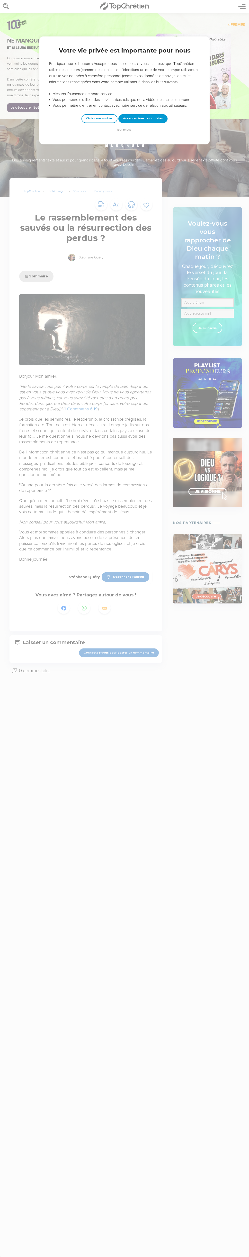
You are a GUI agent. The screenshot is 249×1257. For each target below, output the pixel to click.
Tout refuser (124, 129)
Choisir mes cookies (99, 118)
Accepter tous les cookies (143, 118)
